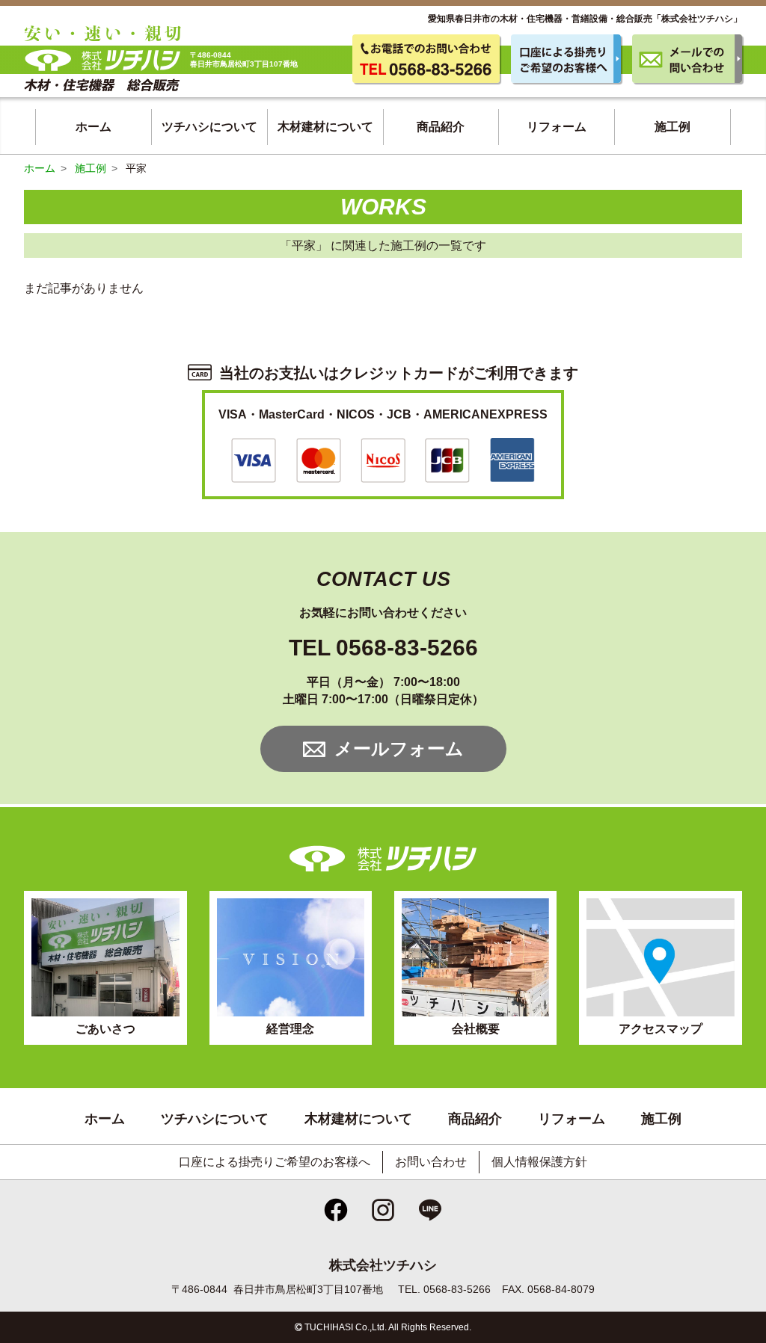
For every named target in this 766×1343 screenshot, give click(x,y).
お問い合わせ (431, 1161)
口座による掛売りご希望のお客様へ (274, 1161)
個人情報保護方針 (539, 1161)
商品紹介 (441, 126)
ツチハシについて (209, 126)
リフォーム (556, 126)
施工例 (672, 126)
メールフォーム (399, 748)
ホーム (93, 126)
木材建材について (325, 126)
